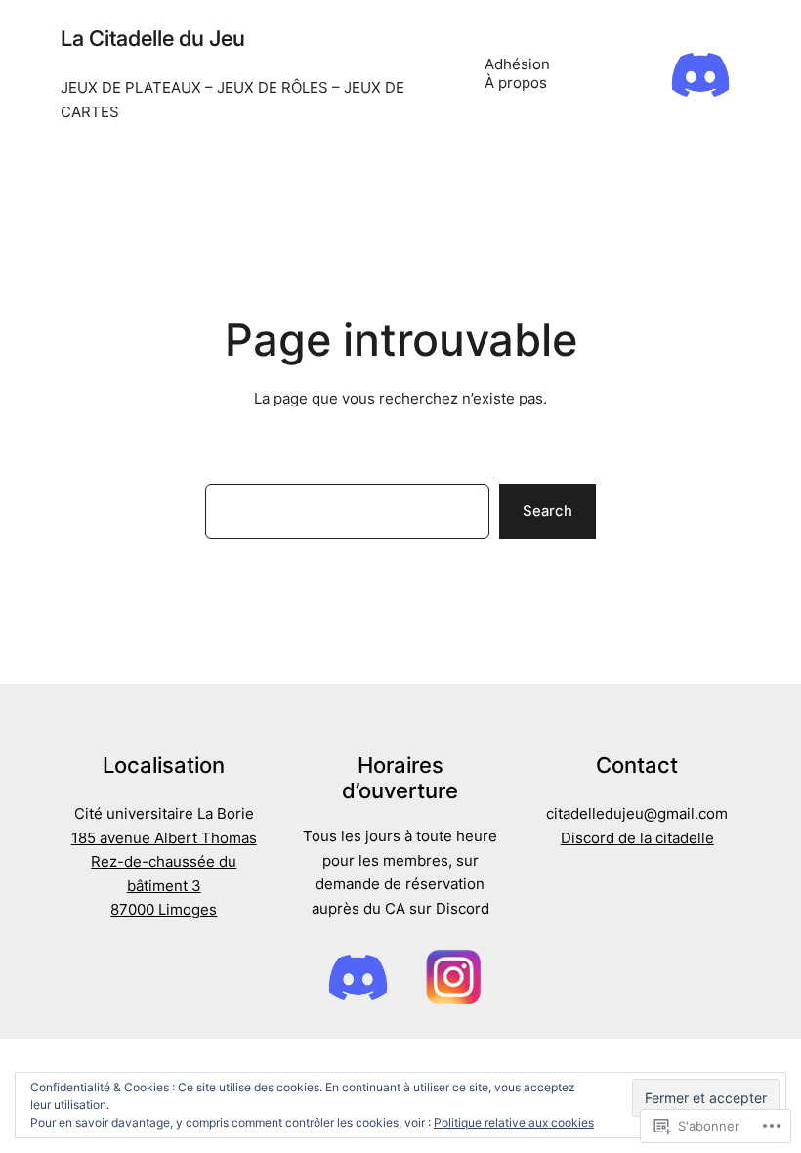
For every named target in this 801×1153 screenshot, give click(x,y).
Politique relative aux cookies (514, 1122)
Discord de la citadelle (637, 838)
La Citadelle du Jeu (153, 38)
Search (547, 511)
